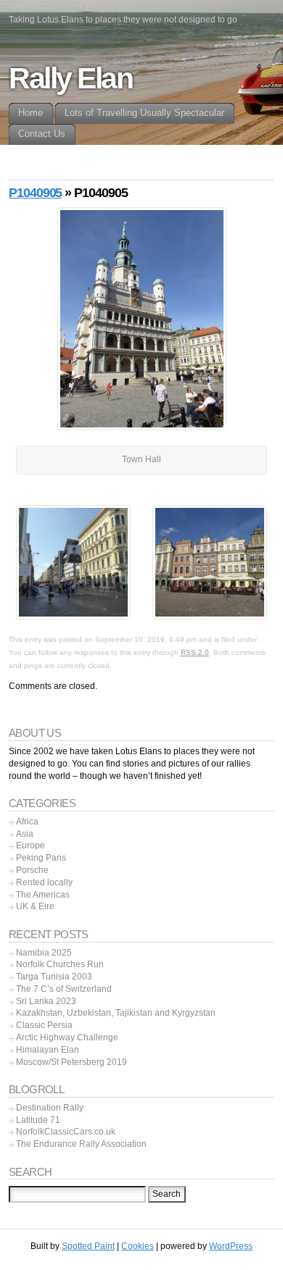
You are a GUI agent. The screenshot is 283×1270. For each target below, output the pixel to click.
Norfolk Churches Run (60, 964)
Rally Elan (71, 78)
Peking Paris (41, 858)
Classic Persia (44, 1025)
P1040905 (35, 192)
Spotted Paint (88, 1246)
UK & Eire (35, 906)
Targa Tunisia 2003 (54, 977)
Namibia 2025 (44, 953)
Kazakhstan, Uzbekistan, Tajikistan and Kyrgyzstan (116, 1013)
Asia (24, 834)
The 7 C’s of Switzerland (64, 989)
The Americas (43, 895)
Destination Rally (49, 1108)
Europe (30, 845)
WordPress (231, 1246)
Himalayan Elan (47, 1050)
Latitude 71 (38, 1120)
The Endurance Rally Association (81, 1144)
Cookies (137, 1246)
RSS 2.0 (195, 652)
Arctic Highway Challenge (67, 1037)
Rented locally (44, 882)
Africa (27, 821)
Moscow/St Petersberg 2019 (71, 1062)
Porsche (32, 870)
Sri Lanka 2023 (46, 1001)
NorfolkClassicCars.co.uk (65, 1132)
